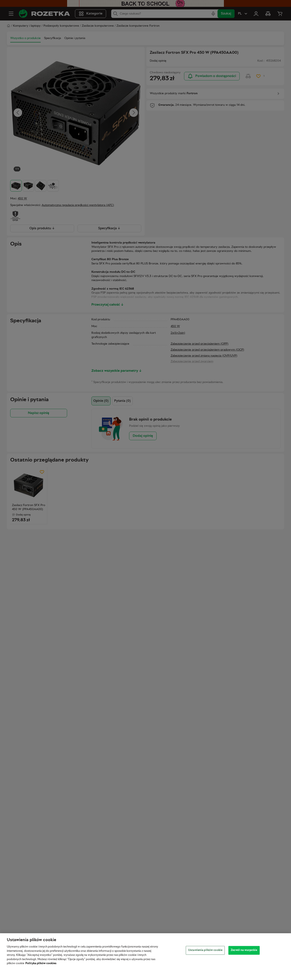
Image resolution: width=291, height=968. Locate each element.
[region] (145, 950)
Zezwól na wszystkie (244, 950)
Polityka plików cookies (40, 963)
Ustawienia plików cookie (205, 950)
